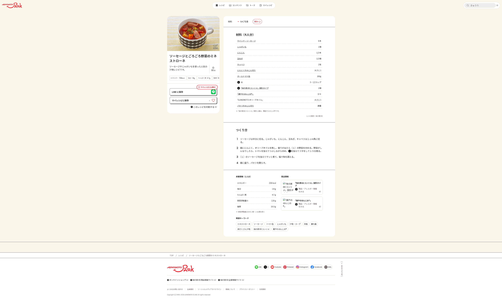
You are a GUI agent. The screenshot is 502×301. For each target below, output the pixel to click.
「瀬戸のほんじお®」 (245, 94)
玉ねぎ (240, 58)
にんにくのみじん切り (246, 70)
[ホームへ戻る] (12, 5)
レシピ (181, 255)
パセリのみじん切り (245, 105)
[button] (480, 5)
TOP (172, 255)
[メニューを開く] (497, 5)
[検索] (467, 5)
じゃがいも (241, 46)
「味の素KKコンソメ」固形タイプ (255, 88)
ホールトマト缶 (243, 76)
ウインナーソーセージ (246, 41)
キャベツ (241, 64)
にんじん (241, 52)
